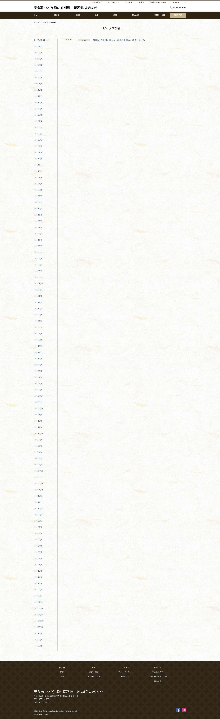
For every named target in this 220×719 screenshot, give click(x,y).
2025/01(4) (38, 152)
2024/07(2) (38, 190)
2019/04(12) (39, 471)
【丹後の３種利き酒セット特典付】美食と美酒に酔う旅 (118, 40)
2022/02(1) (38, 290)
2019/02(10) (39, 483)
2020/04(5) (38, 396)
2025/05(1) (38, 134)
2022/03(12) (39, 284)
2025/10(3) (38, 102)
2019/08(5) (38, 446)
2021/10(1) (38, 309)
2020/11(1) (38, 352)
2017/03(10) (39, 627)
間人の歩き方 (157, 672)
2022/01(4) (38, 296)
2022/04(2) (38, 277)
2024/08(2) (38, 184)
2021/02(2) (38, 340)
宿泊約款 (158, 681)
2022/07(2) (38, 259)
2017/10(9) (38, 583)
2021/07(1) (38, 321)
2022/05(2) (38, 271)
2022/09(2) (38, 246)
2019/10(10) (39, 434)
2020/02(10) (39, 409)
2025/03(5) (38, 140)
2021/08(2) (38, 315)
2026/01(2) (38, 84)
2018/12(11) (38, 496)
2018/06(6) (38, 533)
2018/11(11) (38, 502)
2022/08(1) (38, 252)
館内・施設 (94, 672)
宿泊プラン (126, 676)
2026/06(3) (38, 52)
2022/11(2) (38, 240)
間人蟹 (62, 668)
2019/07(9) (38, 452)
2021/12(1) (38, 302)
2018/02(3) (38, 558)
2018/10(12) (39, 508)
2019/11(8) (38, 427)
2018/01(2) (38, 565)
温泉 (62, 676)
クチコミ (158, 668)
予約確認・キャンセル (157, 2)
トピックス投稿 (94, 676)
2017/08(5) (38, 596)
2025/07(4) (38, 121)
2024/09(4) (38, 177)
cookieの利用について (41, 714)
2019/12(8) (38, 421)
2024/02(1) (38, 202)
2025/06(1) (38, 127)
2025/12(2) (38, 90)
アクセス (126, 668)
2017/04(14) (39, 621)
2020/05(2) (38, 390)
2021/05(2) (38, 334)
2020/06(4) (38, 384)
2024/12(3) (38, 159)
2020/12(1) (38, 346)
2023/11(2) (38, 215)
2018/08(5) (38, 521)
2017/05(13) (39, 615)
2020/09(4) (38, 365)
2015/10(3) (38, 633)
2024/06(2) (38, 196)
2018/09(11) (38, 515)
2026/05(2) (38, 59)
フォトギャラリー (125, 672)
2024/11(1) (38, 165)
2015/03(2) (38, 646)
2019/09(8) (38, 440)
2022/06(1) (38, 265)
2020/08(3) (38, 371)
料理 (62, 672)
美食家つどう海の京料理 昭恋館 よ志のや (68, 692)
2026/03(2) (38, 71)
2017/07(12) (39, 602)
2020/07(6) (38, 377)
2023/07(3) (38, 227)
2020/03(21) (39, 402)
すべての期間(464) (41, 40)
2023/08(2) (38, 221)
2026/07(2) (38, 46)
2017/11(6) (38, 577)
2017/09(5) (38, 590)
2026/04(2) (38, 65)
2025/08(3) (38, 115)
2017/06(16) (39, 608)
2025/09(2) (38, 109)
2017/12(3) (38, 571)
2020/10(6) (38, 359)
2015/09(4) (38, 640)
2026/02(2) (38, 77)
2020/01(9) (38, 415)
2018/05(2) (38, 540)
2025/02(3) (38, 146)
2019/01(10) (39, 490)
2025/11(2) (38, 96)
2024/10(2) (38, 171)
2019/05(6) (38, 465)
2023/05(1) (38, 234)
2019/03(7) (38, 477)
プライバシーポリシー (157, 676)
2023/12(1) (38, 209)
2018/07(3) (38, 527)
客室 (94, 668)
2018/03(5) (38, 552)
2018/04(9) (38, 546)
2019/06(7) (38, 458)
